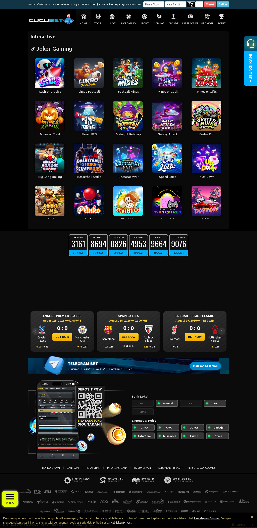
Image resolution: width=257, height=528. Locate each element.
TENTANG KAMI (51, 467)
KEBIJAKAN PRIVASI (169, 467)
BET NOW (62, 336)
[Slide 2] (127, 346)
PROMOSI (207, 23)
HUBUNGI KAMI (142, 467)
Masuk (210, 4)
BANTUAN (73, 467)
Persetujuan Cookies (207, 518)
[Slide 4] (133, 346)
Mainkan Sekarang (205, 366)
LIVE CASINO (128, 23)
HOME (83, 23)
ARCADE (173, 23)
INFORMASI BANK (117, 467)
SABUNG (159, 23)
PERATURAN (93, 467)
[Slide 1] (124, 346)
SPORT (144, 23)
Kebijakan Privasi (121, 522)
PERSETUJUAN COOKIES (202, 467)
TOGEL (98, 23)
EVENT (222, 23)
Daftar (222, 4)
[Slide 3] (130, 346)
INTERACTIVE (190, 23)
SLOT (112, 23)
